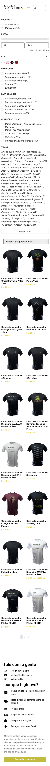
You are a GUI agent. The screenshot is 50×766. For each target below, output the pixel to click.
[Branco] (3, 62)
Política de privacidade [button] (15, 752)
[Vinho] (16, 62)
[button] (28, 7)
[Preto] (12, 62)
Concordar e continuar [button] (25, 759)
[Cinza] (7, 62)
